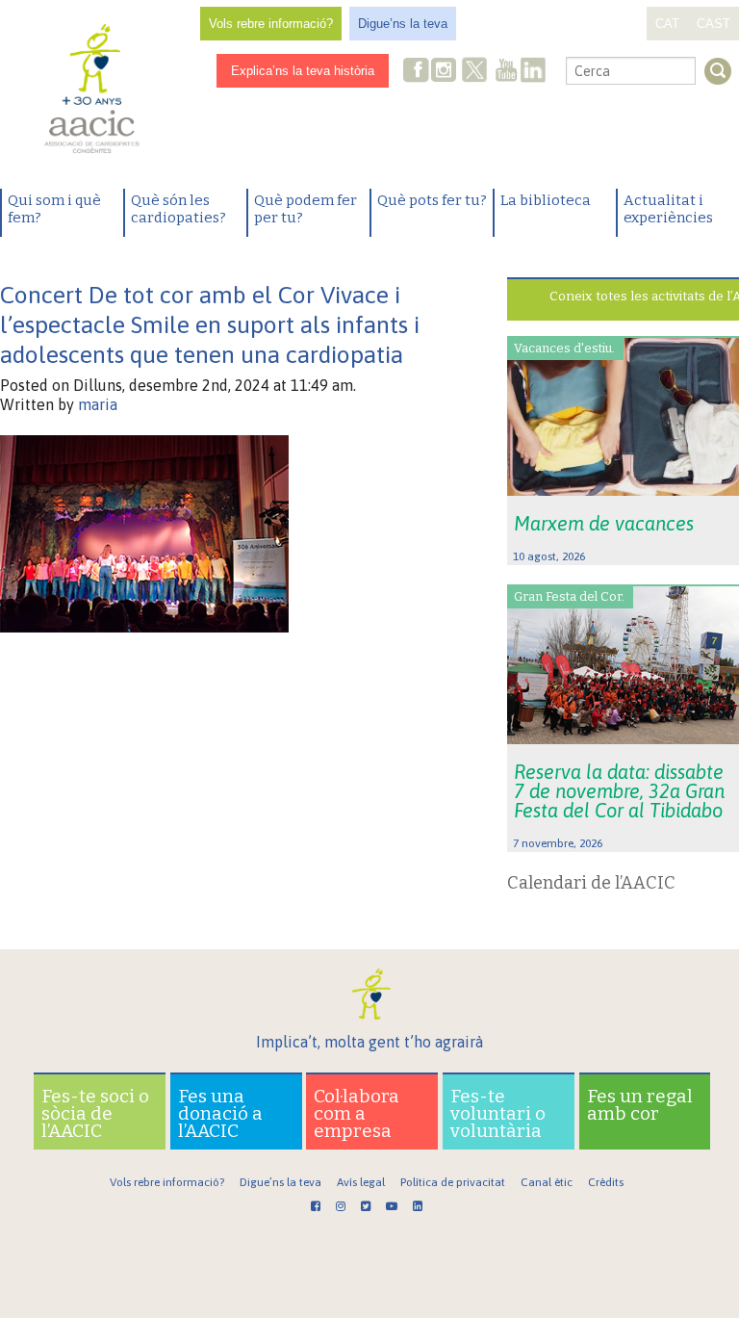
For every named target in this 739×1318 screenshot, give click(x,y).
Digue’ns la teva (402, 23)
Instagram (445, 72)
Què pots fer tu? (432, 200)
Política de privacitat (452, 1182)
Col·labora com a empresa (356, 1113)
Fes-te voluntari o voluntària (498, 1113)
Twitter (474, 72)
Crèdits (606, 1182)
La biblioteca (545, 200)
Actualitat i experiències (668, 209)
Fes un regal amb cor (640, 1104)
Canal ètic (547, 1182)
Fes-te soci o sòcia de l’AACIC (95, 1113)
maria (97, 404)
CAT (667, 23)
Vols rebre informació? (271, 23)
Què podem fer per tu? (305, 209)
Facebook (416, 72)
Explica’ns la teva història (302, 71)
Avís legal (361, 1182)
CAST (713, 23)
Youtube (506, 72)
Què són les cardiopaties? (178, 209)
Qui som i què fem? (54, 209)
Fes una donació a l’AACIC (220, 1113)
